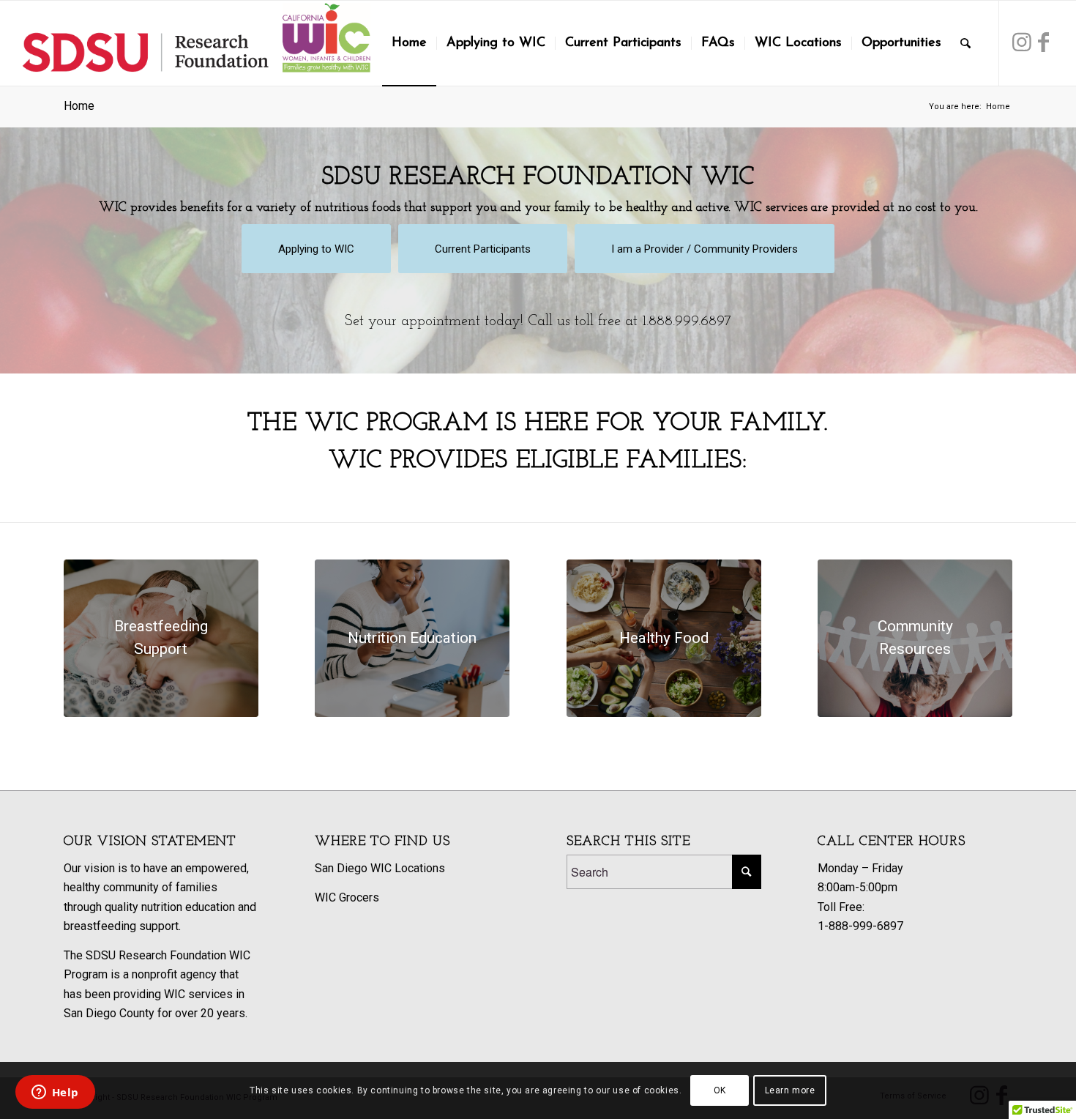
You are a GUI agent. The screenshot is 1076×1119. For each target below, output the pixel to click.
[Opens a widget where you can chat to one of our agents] (55, 1093)
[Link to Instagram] (1022, 42)
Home (79, 106)
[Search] (965, 43)
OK (720, 1090)
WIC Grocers (347, 897)
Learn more (790, 1090)
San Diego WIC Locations (380, 868)
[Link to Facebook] (1044, 42)
